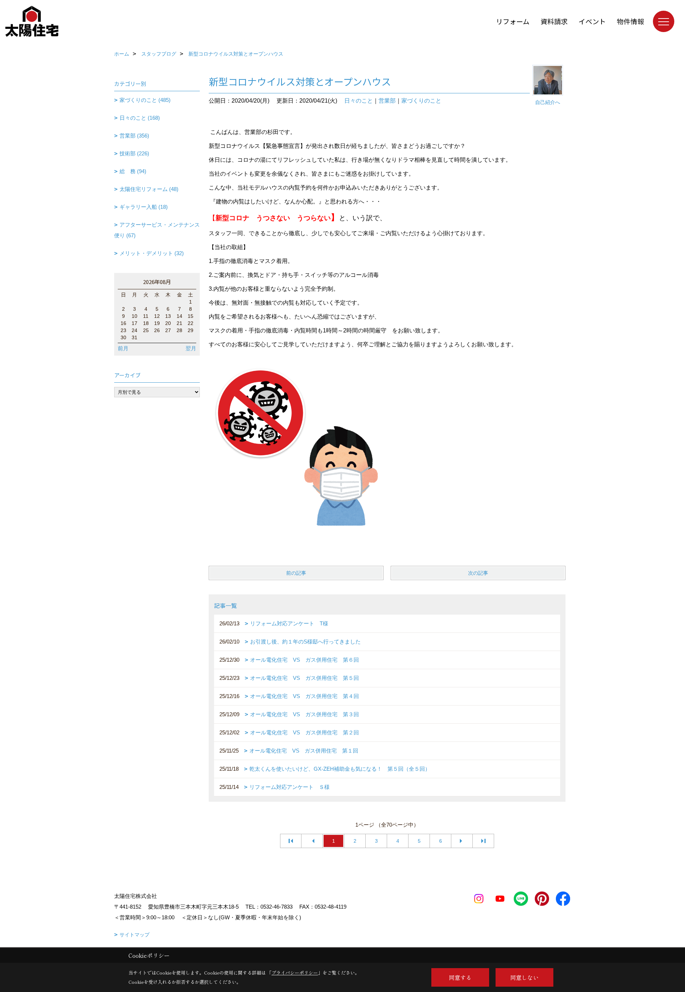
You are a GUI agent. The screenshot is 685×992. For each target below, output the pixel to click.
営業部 (387, 101)
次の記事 (478, 573)
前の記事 (296, 573)
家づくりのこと (421, 101)
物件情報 (630, 21)
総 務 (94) (133, 171)
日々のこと (358, 101)
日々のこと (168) (140, 118)
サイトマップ (134, 934)
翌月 (191, 348)
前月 (123, 348)
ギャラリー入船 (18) (144, 207)
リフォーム (512, 21)
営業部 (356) (134, 136)
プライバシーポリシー (295, 972)
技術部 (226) (134, 153)
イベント (592, 21)
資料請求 (554, 21)
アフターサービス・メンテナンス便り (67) (157, 230)
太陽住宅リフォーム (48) (149, 189)
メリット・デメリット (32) (152, 253)
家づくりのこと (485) (145, 100)
